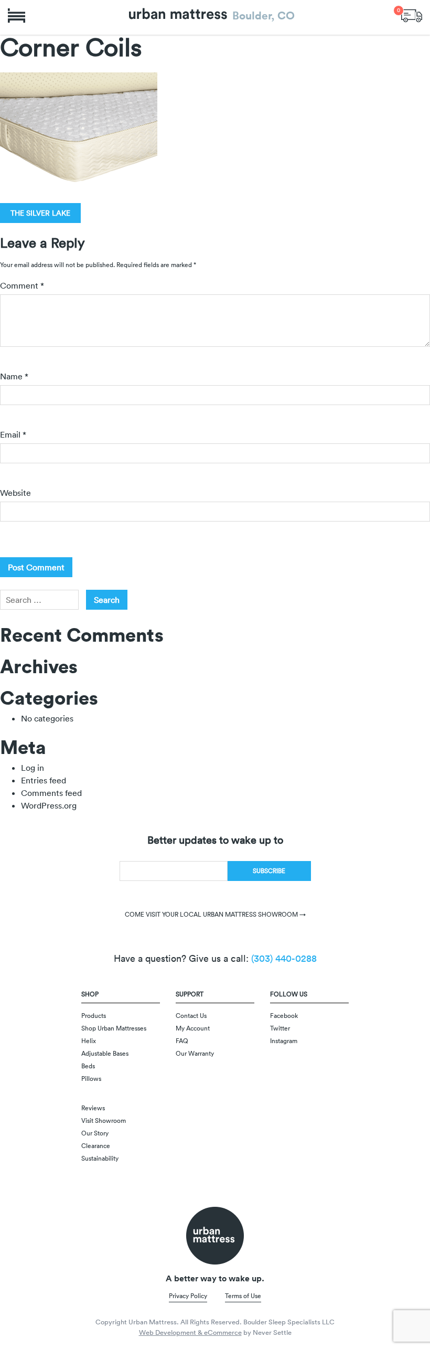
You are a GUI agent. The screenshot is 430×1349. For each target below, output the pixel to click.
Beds (88, 1065)
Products (93, 1015)
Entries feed (43, 780)
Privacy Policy (188, 1295)
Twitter (280, 1028)
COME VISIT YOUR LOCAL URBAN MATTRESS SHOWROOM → (215, 914)
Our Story (95, 1133)
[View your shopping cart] (411, 14)
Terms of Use (243, 1295)
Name (14, 376)
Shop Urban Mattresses (113, 1028)
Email (13, 434)
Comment (22, 285)
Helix (88, 1040)
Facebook (284, 1015)
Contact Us (191, 1015)
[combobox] (39, 600)
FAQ (182, 1040)
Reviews (93, 1107)
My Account (193, 1028)
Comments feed (51, 793)
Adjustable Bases (104, 1053)
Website (15, 492)
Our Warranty (195, 1053)
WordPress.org (49, 805)
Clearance (95, 1145)
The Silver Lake (40, 213)
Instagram (283, 1040)
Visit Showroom (103, 1120)
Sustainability (100, 1158)
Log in (32, 767)
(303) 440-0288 (284, 958)
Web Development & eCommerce (190, 1332)
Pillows (91, 1078)
